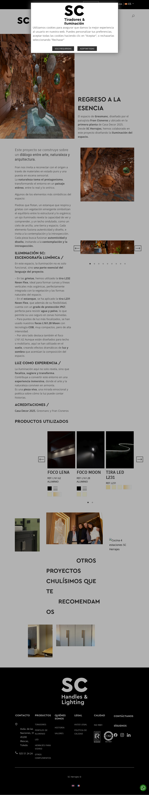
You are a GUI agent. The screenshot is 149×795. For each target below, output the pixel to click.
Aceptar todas (87, 48)
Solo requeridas (63, 48)
